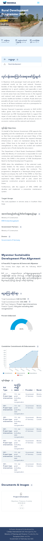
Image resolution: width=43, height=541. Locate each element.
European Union (18, 536)
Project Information (21, 497)
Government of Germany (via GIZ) (21, 539)
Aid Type (5, 388)
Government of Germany (11, 240)
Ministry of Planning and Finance (16, 534)
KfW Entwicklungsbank (10, 18)
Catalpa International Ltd (15, 532)
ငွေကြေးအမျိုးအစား (17, 387)
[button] (17, 59)
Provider (29, 390)
